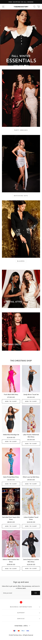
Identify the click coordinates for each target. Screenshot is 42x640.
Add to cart (11, 401)
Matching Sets (21, 196)
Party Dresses (21, 130)
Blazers (21, 261)
